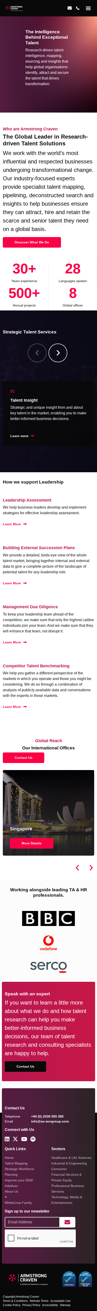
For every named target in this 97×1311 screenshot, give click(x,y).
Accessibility (50, 1305)
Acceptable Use (60, 1301)
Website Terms (39, 1301)
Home (9, 1158)
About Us (11, 1191)
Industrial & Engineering (69, 1163)
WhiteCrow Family (18, 1203)
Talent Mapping (16, 1163)
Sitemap (65, 1305)
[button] (57, 353)
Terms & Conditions (15, 1301)
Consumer (59, 1169)
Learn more (19, 436)
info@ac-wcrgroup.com (50, 1121)
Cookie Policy (11, 1305)
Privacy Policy (31, 1305)
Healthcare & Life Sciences (71, 1158)
